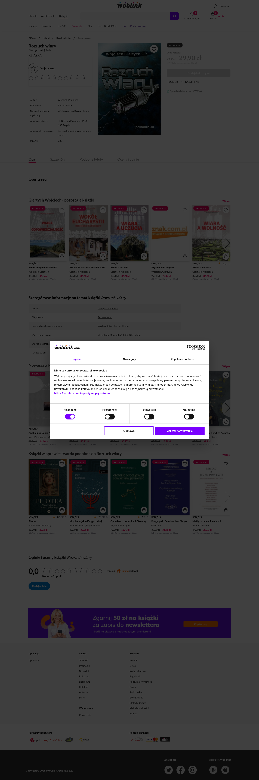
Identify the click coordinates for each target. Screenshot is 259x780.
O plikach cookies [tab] (182, 359)
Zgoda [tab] (77, 359)
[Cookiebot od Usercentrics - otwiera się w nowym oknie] (189, 347)
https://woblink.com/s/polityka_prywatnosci (82, 393)
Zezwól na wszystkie (180, 430)
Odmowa (128, 430)
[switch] (110, 416)
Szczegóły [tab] (129, 359)
